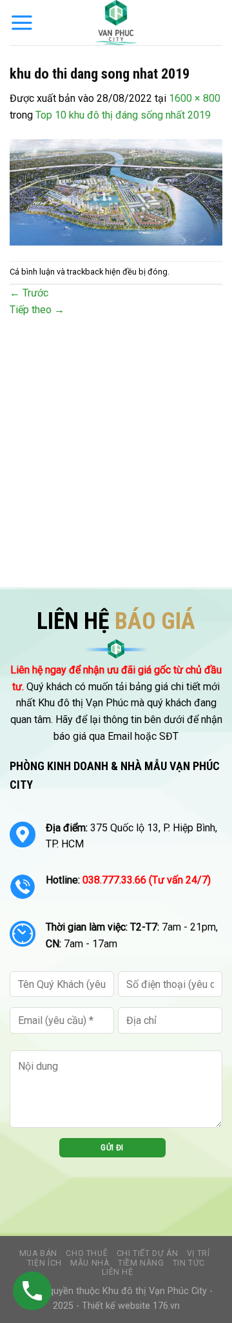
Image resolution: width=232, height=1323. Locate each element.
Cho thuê (87, 1253)
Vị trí (198, 1253)
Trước (29, 293)
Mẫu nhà (89, 1263)
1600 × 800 (194, 98)
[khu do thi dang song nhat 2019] (116, 191)
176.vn (166, 1305)
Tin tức (189, 1263)
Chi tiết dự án (148, 1253)
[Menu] (22, 22)
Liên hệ (117, 1272)
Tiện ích (44, 1263)
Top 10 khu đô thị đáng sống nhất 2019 (123, 115)
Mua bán (38, 1253)
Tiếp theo (37, 310)
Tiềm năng (141, 1263)
